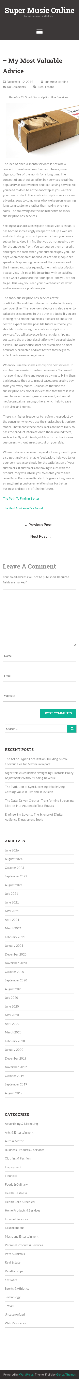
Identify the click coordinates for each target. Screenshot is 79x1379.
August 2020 (13, 989)
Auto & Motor (14, 1141)
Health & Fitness (16, 1193)
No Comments (16, 87)
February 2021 (15, 937)
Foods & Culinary (16, 1184)
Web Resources (15, 1323)
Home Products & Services (22, 1210)
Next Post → (41, 536)
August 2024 (13, 859)
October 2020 (14, 971)
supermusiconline (56, 81)
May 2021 (12, 911)
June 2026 (12, 850)
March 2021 (13, 928)
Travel (9, 1306)
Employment (13, 1167)
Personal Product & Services (24, 1245)
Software (11, 1279)
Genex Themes (66, 1374)
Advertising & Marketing (21, 1123)
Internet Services (16, 1219)
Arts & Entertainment (19, 1132)
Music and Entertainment (21, 1236)
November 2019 (16, 1067)
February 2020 (15, 1041)
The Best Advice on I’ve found (23, 508)
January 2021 (14, 945)
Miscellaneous (14, 1227)
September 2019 (16, 1084)
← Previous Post (38, 524)
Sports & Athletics (17, 1288)
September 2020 (16, 980)
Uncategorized (15, 1314)
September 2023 (16, 876)
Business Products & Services (24, 1150)
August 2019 (13, 1093)
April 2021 (12, 919)
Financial (11, 1175)
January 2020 (14, 1049)
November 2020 (16, 963)
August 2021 (13, 885)
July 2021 (11, 893)
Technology (13, 1297)
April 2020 (12, 1023)
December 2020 (16, 954)
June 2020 (12, 1006)
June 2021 (12, 902)
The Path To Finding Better (21, 498)
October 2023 (14, 867)
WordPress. (26, 1374)
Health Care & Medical (20, 1202)
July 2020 (11, 997)
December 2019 (16, 1058)
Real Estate (46, 87)
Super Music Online (40, 10)
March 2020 (13, 1032)
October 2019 (14, 1075)
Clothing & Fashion (18, 1158)
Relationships (14, 1271)
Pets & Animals (15, 1254)
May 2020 (12, 1015)
